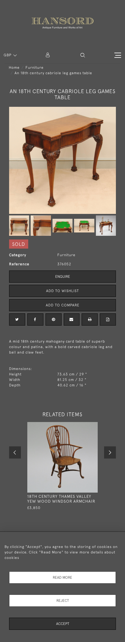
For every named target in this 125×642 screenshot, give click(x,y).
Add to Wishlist (62, 291)
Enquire (62, 276)
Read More (62, 577)
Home (14, 67)
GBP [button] (8, 55)
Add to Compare (62, 305)
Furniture (34, 67)
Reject (62, 600)
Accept (62, 624)
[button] (82, 55)
